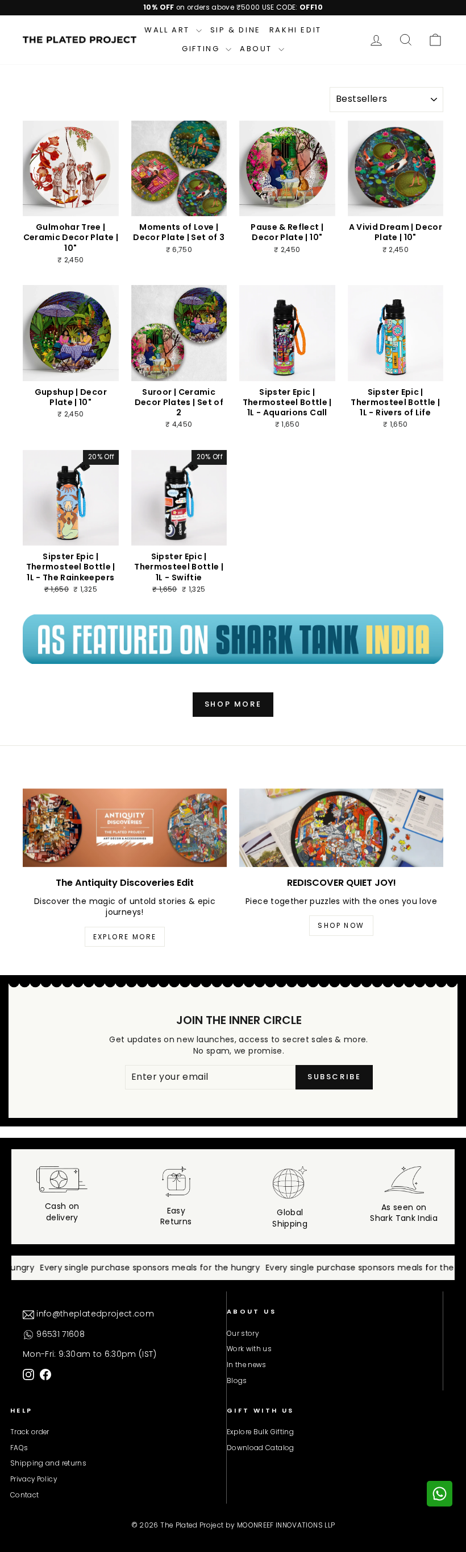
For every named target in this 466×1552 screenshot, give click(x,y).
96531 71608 (59, 1334)
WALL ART (168, 29)
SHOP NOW (341, 925)
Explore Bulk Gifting (260, 1432)
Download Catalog (260, 1447)
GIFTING (202, 48)
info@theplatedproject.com (94, 1313)
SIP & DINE (235, 29)
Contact (24, 1495)
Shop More (233, 704)
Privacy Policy (33, 1479)
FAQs (19, 1447)
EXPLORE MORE (125, 937)
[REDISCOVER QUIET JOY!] (341, 828)
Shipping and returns (48, 1463)
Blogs (237, 1380)
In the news (247, 1364)
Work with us (249, 1348)
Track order (29, 1432)
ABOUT (258, 48)
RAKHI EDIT (295, 29)
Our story (243, 1333)
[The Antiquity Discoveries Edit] (125, 828)
